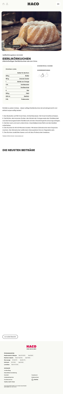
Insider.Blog (7, 370)
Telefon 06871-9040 (9, 381)
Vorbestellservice (9, 377)
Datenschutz (35, 377)
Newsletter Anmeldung (10, 372)
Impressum (35, 375)
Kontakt (6, 375)
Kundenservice (8, 379)
